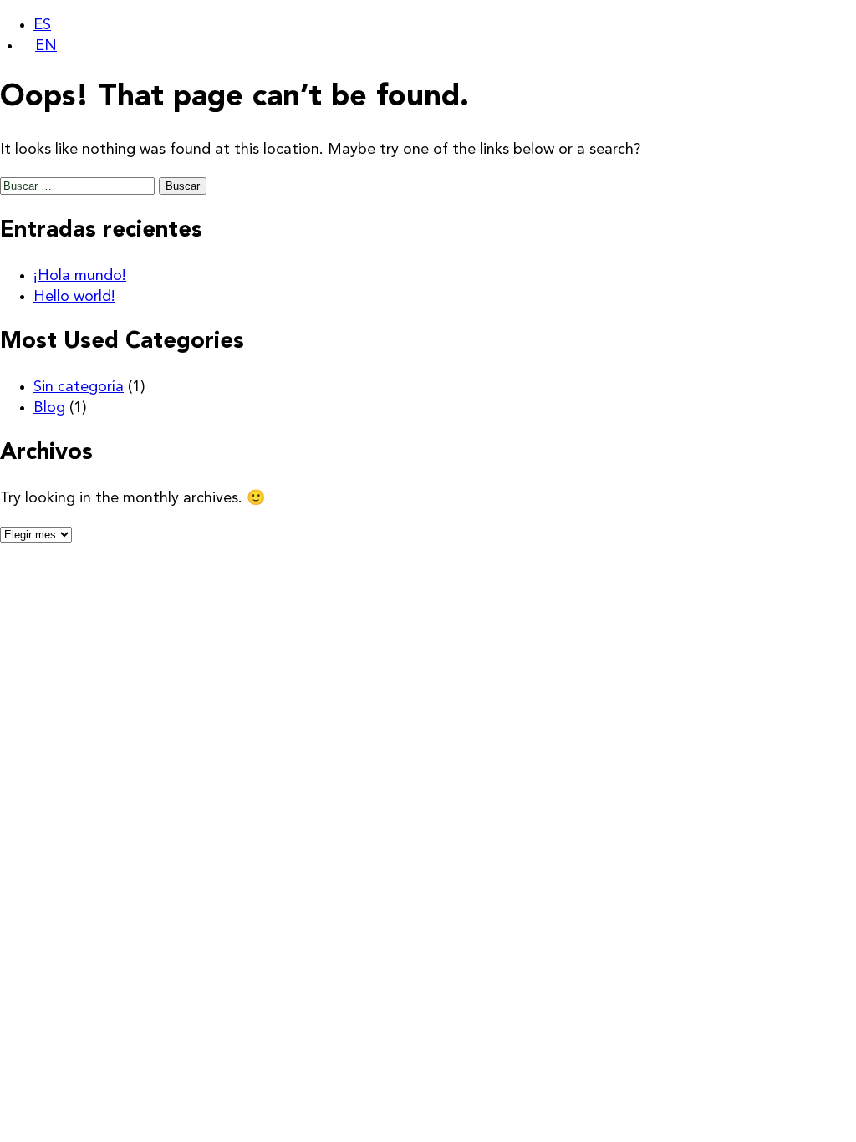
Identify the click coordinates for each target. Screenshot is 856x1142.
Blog (49, 408)
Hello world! (74, 296)
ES (42, 25)
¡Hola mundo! (79, 275)
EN (46, 46)
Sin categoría (78, 387)
